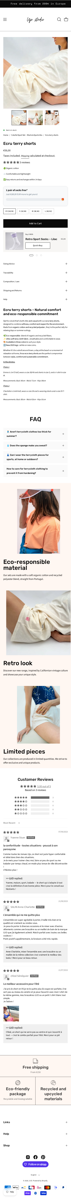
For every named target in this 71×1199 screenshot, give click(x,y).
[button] (58, 19)
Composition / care (11, 281)
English (33, 1175)
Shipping (25, 156)
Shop (6, 1145)
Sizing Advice (9, 263)
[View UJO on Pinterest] (43, 1157)
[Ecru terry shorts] (19, 117)
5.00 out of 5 (44, 786)
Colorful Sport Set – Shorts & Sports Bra (26, 135)
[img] (11, 832)
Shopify (44, 1181)
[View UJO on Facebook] (35, 1157)
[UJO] (35, 19)
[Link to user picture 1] (11, 1014)
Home (5, 135)
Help (5, 299)
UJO (30, 1181)
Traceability (8, 272)
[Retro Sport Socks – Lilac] (14, 241)
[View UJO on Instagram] (27, 1157)
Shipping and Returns (12, 290)
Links (6, 1122)
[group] (35, 4)
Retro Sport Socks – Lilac (41, 239)
